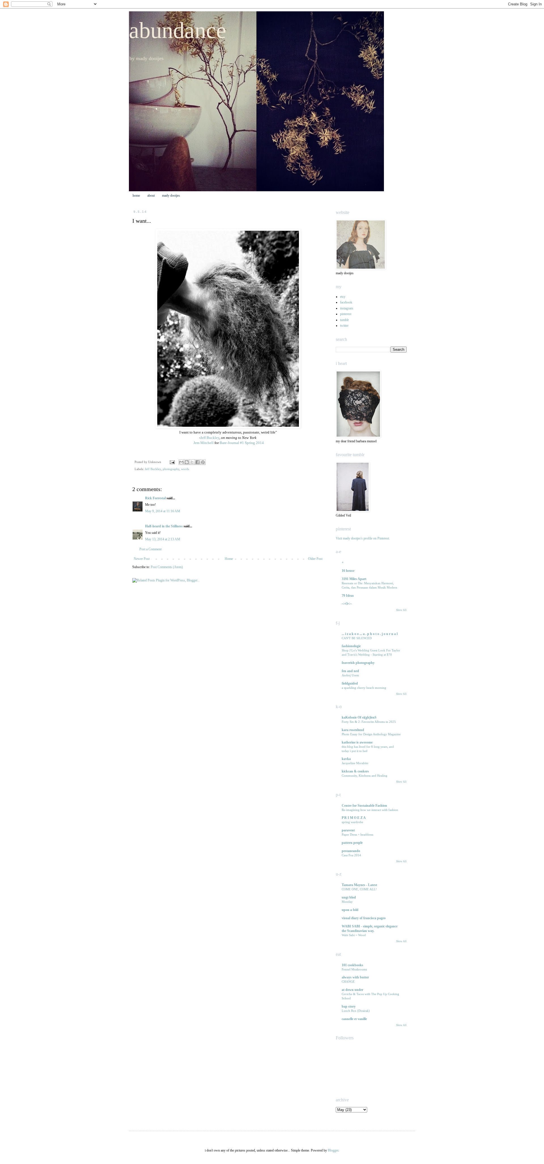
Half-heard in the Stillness (164, 526)
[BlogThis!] (187, 462)
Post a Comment (150, 549)
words (185, 469)
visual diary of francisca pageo (364, 918)
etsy (342, 297)
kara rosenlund (353, 730)
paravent (348, 830)
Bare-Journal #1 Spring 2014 (242, 443)
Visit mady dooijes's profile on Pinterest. (363, 538)
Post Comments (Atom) (167, 567)
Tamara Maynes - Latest (359, 885)
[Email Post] (172, 462)
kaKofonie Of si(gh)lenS (359, 717)
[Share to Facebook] (197, 462)
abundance (177, 30)
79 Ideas (348, 596)
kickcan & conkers (355, 771)
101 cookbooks (352, 965)
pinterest (345, 314)
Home (229, 559)
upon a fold (350, 910)
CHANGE (348, 981)
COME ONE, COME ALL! (359, 889)
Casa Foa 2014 (351, 855)
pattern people (352, 843)
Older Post (315, 559)
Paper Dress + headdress (357, 834)
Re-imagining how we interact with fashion (370, 810)
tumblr (344, 320)
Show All (401, 610)
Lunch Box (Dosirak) (356, 1010)
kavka (346, 759)
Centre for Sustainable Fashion (364, 806)
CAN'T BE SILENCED (357, 638)
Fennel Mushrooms (354, 969)
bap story (349, 1006)
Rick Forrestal (155, 498)
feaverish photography (358, 663)
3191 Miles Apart (354, 579)
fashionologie (351, 646)
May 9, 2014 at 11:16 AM (162, 511)
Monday (347, 901)
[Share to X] (192, 462)
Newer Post (142, 559)
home (136, 195)
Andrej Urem (350, 675)
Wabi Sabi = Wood (354, 935)
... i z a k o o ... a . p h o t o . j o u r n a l (370, 634)
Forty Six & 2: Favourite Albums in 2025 (369, 721)
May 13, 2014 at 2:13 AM (162, 539)
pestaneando (351, 851)
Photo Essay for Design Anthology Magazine (371, 734)
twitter (344, 326)
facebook (346, 302)
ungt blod (349, 897)
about (151, 195)
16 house (348, 571)
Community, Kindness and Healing (364, 775)
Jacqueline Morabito (355, 763)
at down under (352, 990)
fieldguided (350, 683)
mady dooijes (171, 195)
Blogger (333, 1150)
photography (171, 469)
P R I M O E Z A (354, 818)
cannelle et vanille (354, 1019)
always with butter (355, 977)
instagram (346, 308)
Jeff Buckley (209, 438)
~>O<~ (347, 604)
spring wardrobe (352, 822)
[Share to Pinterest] (203, 462)
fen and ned (350, 671)
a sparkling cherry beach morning (364, 687)
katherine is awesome (357, 742)
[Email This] (181, 462)
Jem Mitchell (203, 443)
